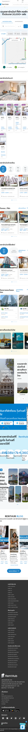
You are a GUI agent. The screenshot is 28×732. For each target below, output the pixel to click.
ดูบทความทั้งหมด (13, 570)
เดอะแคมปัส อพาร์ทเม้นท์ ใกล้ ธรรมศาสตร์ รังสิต (8, 188)
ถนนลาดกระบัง (25, 499)
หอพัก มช (10, 588)
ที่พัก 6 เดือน (11, 169)
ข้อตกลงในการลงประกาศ (7, 695)
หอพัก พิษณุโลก (11, 636)
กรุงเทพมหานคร (5, 345)
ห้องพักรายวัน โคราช (12, 662)
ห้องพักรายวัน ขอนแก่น (13, 664)
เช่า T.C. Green (4, 312)
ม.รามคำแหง (22, 394)
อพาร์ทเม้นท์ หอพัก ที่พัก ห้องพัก (6, 4)
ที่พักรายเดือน (3, 169)
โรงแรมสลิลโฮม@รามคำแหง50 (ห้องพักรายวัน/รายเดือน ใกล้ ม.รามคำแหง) (8, 224)
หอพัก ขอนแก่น (11, 632)
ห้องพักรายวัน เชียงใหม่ (13, 660)
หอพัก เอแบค (10, 602)
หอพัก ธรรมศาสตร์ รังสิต (13, 600)
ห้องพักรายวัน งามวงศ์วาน (13, 658)
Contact (3, 703)
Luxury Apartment (14, 251)
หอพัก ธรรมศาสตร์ (12, 598)
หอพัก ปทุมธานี (11, 642)
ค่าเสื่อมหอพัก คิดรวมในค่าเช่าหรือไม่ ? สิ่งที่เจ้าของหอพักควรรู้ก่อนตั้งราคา (23, 552)
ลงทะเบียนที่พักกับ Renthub (7, 697)
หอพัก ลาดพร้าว (11, 620)
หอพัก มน (10, 592)
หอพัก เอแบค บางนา (12, 604)
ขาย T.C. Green (4, 316)
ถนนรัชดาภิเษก (12, 482)
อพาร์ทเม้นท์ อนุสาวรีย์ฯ (13, 612)
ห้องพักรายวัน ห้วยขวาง (13, 656)
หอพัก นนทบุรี (11, 640)
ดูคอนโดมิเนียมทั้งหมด (19, 290)
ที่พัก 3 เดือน (18, 169)
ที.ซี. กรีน (6, 308)
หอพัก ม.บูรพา (11, 594)
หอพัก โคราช (10, 638)
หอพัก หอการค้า (11, 596)
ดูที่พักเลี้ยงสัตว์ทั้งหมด (22, 251)
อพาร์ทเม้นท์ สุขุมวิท (12, 616)
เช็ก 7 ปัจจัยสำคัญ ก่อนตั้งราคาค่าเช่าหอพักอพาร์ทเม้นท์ (4, 552)
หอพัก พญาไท (11, 624)
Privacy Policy (4, 701)
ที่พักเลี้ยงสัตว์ (4, 251)
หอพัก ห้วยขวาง (11, 618)
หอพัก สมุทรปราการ (12, 634)
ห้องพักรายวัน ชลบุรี (12, 666)
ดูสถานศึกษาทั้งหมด (6, 392)
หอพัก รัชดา (10, 622)
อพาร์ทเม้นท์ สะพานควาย (13, 614)
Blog (2, 693)
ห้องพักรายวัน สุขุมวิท (12, 654)
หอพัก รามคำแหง (11, 586)
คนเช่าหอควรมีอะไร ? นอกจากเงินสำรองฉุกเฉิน (14, 555)
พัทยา (14, 345)
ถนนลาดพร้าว (23, 481)
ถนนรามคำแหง (18, 499)
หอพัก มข (10, 590)
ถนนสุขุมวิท (11, 499)
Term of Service (5, 699)
